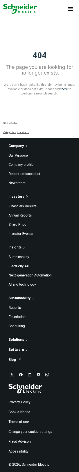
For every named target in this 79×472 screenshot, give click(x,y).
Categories (9, 132)
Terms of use (19, 422)
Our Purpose (18, 155)
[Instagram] (47, 374)
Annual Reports (20, 215)
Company (16, 146)
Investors (17, 196)
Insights (15, 247)
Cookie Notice (19, 412)
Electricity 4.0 (19, 266)
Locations (23, 132)
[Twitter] (12, 374)
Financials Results (23, 206)
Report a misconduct (24, 174)
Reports (15, 308)
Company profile (21, 165)
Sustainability (19, 257)
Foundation (17, 317)
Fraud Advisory (20, 441)
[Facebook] (20, 374)
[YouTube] (38, 374)
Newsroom (17, 183)
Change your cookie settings (30, 432)
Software (16, 350)
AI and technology (22, 284)
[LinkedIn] (29, 374)
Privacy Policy (20, 402)
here (64, 89)
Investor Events (21, 234)
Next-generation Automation (30, 275)
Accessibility (19, 451)
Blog (12, 360)
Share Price (17, 224)
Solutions (16, 339)
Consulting (17, 326)
